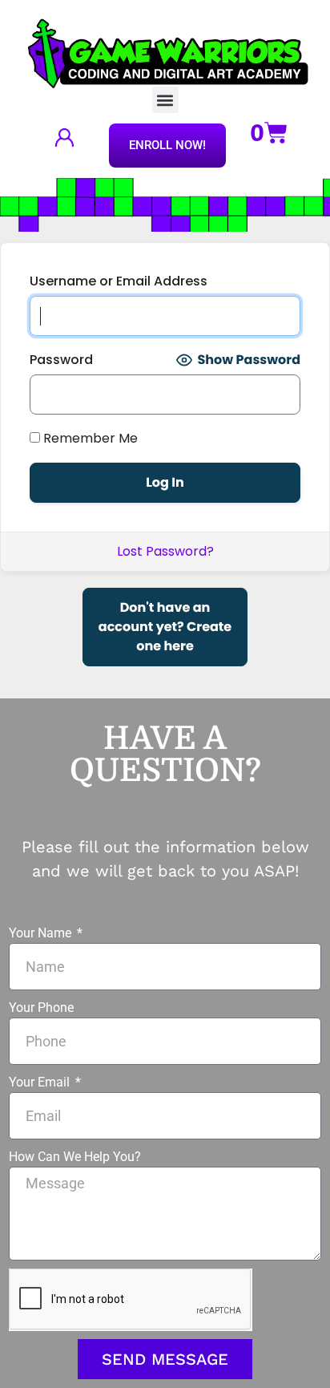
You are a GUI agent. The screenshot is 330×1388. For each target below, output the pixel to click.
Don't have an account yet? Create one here (165, 626)
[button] (165, 100)
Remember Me (89, 438)
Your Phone (41, 1007)
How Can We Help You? (75, 1156)
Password (61, 359)
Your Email (41, 1082)
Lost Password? (165, 551)
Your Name (41, 933)
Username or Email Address (118, 281)
